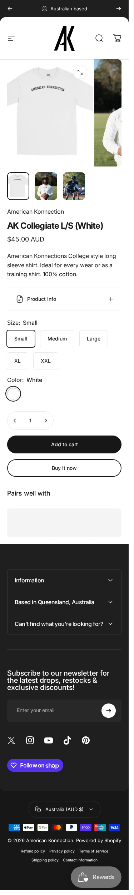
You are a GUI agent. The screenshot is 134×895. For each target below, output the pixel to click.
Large (93, 338)
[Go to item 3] (74, 186)
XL (17, 361)
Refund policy (33, 851)
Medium (57, 338)
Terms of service (93, 851)
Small (21, 338)
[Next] (118, 8)
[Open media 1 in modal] (80, 72)
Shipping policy (45, 860)
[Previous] (10, 8)
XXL (46, 361)
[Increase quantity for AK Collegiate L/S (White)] (45, 420)
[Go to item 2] (46, 186)
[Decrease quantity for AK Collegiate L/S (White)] (15, 420)
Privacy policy (62, 851)
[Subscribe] (108, 710)
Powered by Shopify (98, 840)
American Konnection (35, 211)
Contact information (80, 860)
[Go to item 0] (18, 186)
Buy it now (64, 468)
